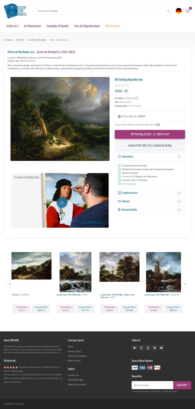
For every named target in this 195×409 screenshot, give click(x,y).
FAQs (70, 346)
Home (9, 40)
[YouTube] (161, 348)
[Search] (168, 11)
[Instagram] (148, 348)
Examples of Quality (57, 26)
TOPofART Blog (75, 380)
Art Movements (32, 26)
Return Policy (74, 360)
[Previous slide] (9, 284)
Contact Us (73, 375)
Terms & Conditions (77, 356)
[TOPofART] (15, 11)
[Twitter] (134, 348)
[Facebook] (141, 348)
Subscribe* (182, 385)
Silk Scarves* (112, 26)
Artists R (20, 40)
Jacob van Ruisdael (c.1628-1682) (55, 52)
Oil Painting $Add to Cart (150, 134)
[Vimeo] (154, 348)
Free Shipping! (129, 184)
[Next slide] (185, 284)
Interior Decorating (77, 384)
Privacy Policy (74, 351)
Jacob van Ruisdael (37, 40)
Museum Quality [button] (129, 209)
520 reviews (17, 371)
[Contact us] (159, 124)
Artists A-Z (12, 26)
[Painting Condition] (136, 98)
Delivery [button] (125, 201)
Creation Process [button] (130, 193)
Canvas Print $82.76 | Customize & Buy (150, 145)
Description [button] (127, 156)
